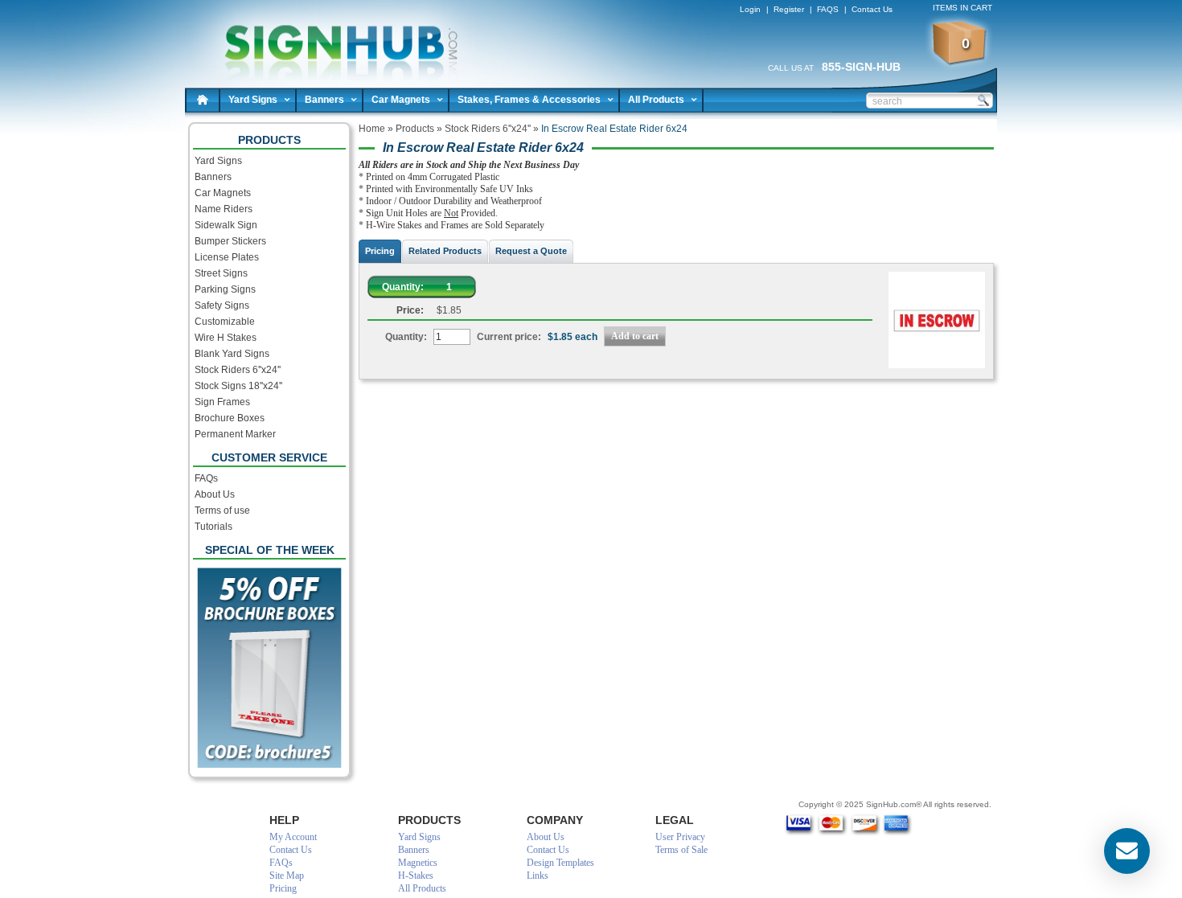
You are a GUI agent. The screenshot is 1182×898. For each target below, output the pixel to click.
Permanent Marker (235, 434)
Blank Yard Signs (232, 353)
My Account (293, 837)
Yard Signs (252, 99)
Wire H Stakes (226, 337)
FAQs (206, 478)
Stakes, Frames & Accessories (529, 99)
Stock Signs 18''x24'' (238, 386)
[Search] (982, 99)
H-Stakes (415, 875)
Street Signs (221, 273)
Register (789, 9)
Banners (324, 99)
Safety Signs (222, 305)
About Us (215, 494)
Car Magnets (400, 99)
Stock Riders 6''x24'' (238, 369)
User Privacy (680, 837)
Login (750, 9)
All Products (656, 99)
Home (203, 99)
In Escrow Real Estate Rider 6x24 (334, 40)
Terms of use (222, 510)
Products (415, 128)
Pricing (283, 888)
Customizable (225, 321)
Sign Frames (222, 402)
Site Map (286, 875)
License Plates (227, 257)
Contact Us (872, 9)
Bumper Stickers (230, 241)
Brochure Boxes (230, 418)
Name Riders (223, 209)
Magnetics (417, 862)
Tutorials (213, 526)
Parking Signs (225, 289)
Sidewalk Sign (226, 225)
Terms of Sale (681, 849)
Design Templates (560, 862)
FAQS (828, 9)
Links (537, 875)
